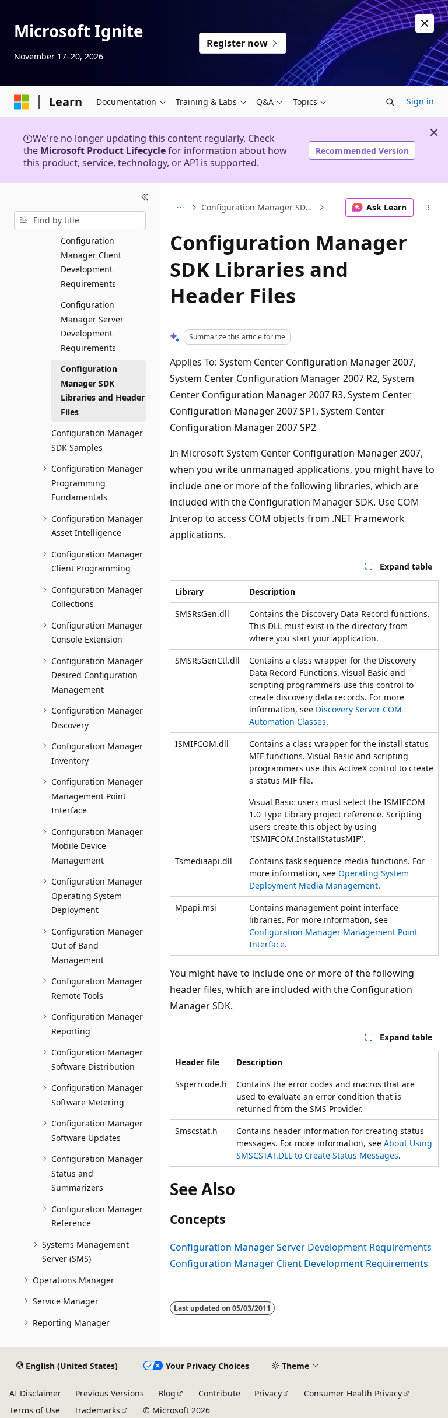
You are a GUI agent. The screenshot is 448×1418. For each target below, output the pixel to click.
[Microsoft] (21, 102)
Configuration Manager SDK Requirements (258, 207)
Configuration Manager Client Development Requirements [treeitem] (91, 262)
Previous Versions (109, 1393)
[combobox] (80, 220)
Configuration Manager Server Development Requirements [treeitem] (92, 326)
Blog (167, 1393)
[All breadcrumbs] (180, 207)
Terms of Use (34, 1410)
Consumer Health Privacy (353, 1393)
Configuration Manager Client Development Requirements (299, 1263)
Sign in (420, 101)
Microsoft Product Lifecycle (103, 150)
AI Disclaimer (35, 1393)
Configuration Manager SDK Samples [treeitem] (97, 440)
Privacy (268, 1393)
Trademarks (97, 1410)
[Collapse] (145, 197)
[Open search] (390, 102)
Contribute (219, 1393)
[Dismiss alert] (424, 23)
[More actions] (428, 207)
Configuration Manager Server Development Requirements (301, 1247)
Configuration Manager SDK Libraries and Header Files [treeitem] (103, 390)
